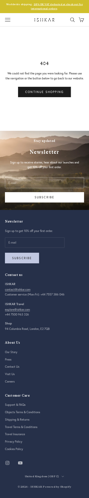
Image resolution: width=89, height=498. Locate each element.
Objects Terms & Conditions (22, 412)
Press (8, 359)
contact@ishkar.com (17, 289)
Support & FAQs (15, 405)
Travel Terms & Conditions (21, 427)
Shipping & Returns (17, 419)
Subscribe (44, 197)
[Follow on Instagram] (7, 462)
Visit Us (10, 374)
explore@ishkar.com (17, 309)
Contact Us (12, 366)
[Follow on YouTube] (20, 462)
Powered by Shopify (57, 486)
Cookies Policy (14, 449)
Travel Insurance (15, 434)
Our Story (11, 352)
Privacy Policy (13, 441)
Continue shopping (44, 92)
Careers (10, 381)
